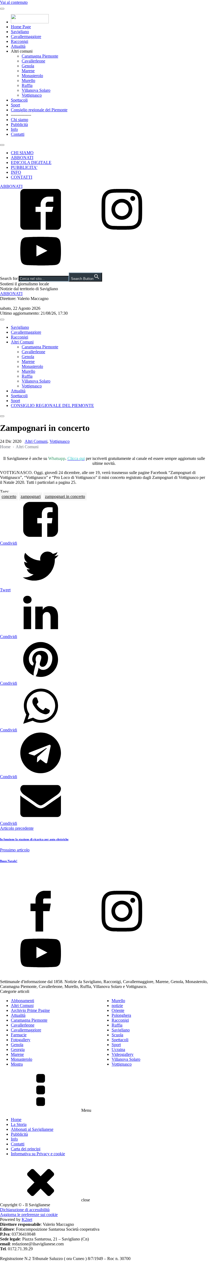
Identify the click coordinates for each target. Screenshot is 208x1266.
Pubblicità (19, 124)
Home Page (21, 26)
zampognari (31, 496)
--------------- (21, 114)
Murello (28, 80)
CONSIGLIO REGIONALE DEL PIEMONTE (52, 405)
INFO (16, 172)
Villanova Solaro (36, 90)
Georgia (18, 1049)
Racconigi (19, 41)
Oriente (118, 1010)
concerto (9, 496)
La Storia (19, 1124)
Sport (15, 105)
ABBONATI (22, 157)
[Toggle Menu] (2, 9)
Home (5, 446)
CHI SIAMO (22, 152)
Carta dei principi (25, 1149)
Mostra (17, 1064)
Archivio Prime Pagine (30, 1010)
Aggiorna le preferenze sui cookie (29, 1214)
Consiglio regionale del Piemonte (39, 110)
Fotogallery (20, 1039)
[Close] (2, 145)
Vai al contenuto (14, 2)
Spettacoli (19, 100)
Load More (104, 878)
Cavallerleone (33, 61)
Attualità (18, 46)
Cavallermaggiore (26, 36)
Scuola (117, 1035)
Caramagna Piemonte (40, 56)
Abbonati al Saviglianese (32, 1129)
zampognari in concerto (65, 496)
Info (14, 129)
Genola (28, 66)
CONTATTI (21, 177)
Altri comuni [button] (21, 51)
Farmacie (19, 1035)
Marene (28, 70)
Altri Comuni (22, 342)
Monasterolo (32, 75)
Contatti (17, 134)
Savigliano (20, 31)
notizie (117, 1005)
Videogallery (123, 1054)
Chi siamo (19, 119)
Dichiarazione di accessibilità (25, 1209)
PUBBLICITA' (24, 167)
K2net (27, 1219)
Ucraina (118, 1049)
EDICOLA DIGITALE (31, 162)
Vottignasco (32, 95)
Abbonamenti (22, 1000)
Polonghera (121, 1015)
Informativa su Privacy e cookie (38, 1153)
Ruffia (27, 85)
